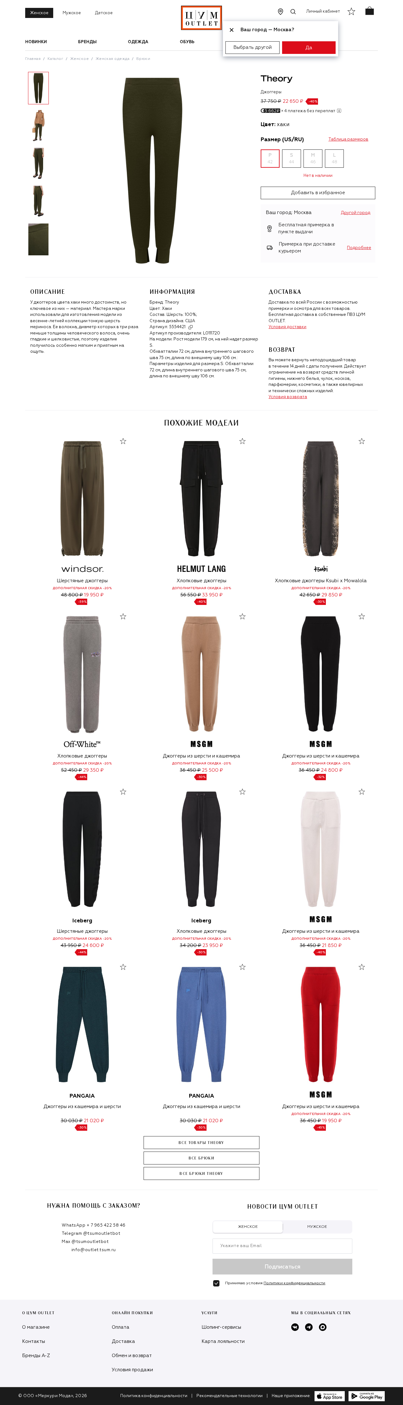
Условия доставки (287, 327)
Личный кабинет (323, 11)
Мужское (72, 13)
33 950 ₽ (212, 595)
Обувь (187, 42)
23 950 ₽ (212, 945)
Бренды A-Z (36, 1355)
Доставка (123, 1341)
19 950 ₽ (94, 595)
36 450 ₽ (190, 770)
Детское (104, 13)
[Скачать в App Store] (330, 1396)
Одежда (138, 42)
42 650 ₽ (309, 595)
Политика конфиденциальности (153, 1396)
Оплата (120, 1327)
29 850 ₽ (331, 595)
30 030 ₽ (71, 1120)
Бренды (87, 42)
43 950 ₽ (70, 945)
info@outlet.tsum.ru (93, 1250)
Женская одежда (113, 59)
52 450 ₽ (71, 770)
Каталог (55, 59)
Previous (20, 166)
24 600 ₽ (93, 945)
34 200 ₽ (190, 945)
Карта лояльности (223, 1341)
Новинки (36, 42)
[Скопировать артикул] (190, 327)
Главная (33, 59)
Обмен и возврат (132, 1355)
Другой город (355, 213)
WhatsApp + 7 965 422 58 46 (94, 1225)
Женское (39, 13)
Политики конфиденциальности (294, 1283)
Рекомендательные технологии (229, 1396)
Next (56, 166)
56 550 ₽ (190, 595)
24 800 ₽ (332, 770)
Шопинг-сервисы (221, 1327)
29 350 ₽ (93, 770)
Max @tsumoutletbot (85, 1242)
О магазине (36, 1327)
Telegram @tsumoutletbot (91, 1234)
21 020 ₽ (94, 1120)
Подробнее (359, 248)
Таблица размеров (348, 139)
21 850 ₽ (332, 945)
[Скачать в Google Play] (367, 1396)
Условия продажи (132, 1369)
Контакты (33, 1341)
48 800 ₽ (72, 595)
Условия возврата (288, 397)
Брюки (143, 59)
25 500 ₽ (212, 770)
